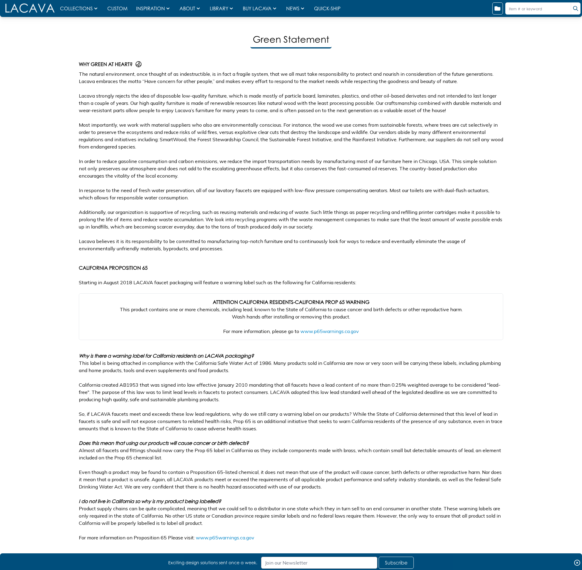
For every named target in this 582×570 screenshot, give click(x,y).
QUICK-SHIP (327, 8)
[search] (575, 8)
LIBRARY (219, 8)
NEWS (292, 8)
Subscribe (396, 563)
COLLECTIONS (76, 8)
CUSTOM (118, 8)
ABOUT (187, 8)
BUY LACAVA (257, 8)
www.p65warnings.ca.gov (329, 331)
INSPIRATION (150, 8)
